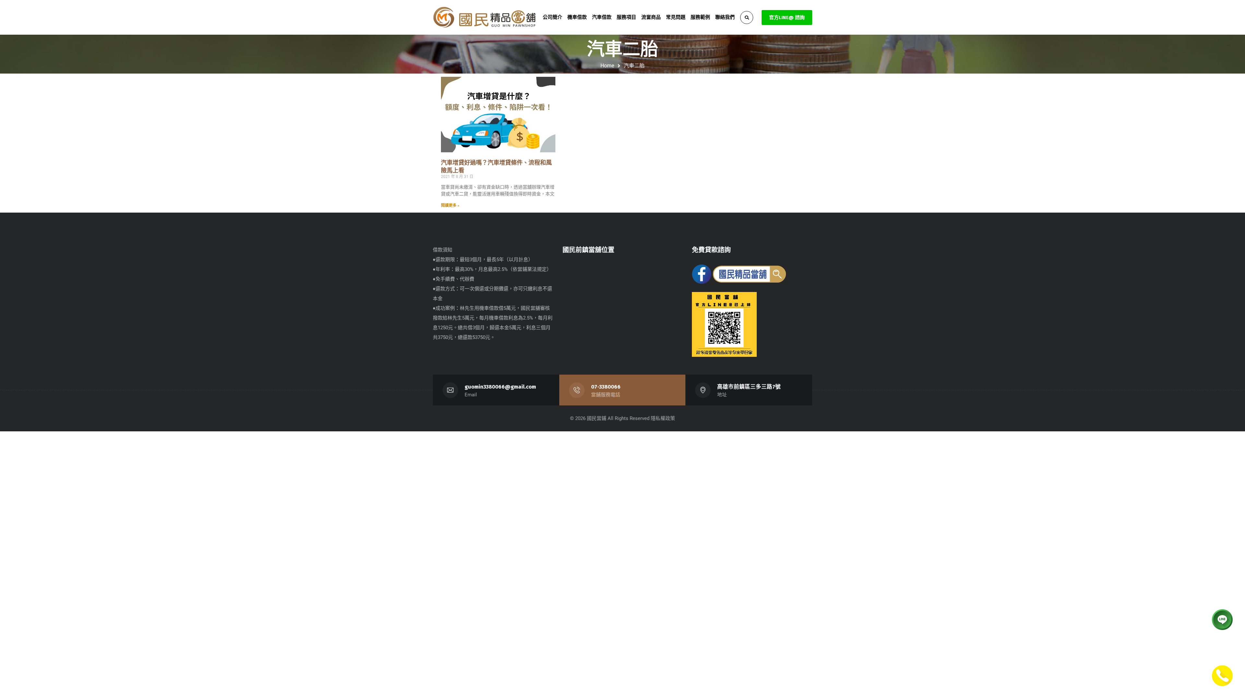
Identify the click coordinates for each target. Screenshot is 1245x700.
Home (607, 66)
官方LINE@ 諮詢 (787, 17)
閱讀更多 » (450, 205)
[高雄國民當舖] (485, 17)
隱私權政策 (663, 418)
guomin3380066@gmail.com (500, 387)
